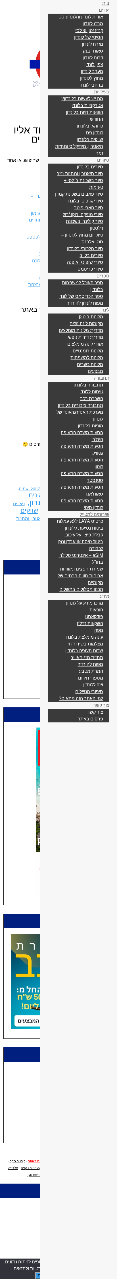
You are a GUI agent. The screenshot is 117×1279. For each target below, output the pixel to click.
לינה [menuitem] (105, 310)
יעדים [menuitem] (104, 10)
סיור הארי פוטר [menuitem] (88, 207)
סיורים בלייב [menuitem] (91, 255)
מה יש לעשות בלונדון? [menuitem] (82, 98)
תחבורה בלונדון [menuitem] (88, 385)
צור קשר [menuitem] (101, 705)
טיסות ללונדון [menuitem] (90, 391)
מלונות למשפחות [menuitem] (86, 357)
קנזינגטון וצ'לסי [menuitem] (89, 30)
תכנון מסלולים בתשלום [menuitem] (81, 589)
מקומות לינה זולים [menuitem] (86, 323)
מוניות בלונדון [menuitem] (90, 425)
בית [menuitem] (105, 3)
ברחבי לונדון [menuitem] (91, 85)
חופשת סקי (35, 1174)
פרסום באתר (37, 1161)
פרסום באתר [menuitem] (90, 718)
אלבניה (13, 1168)
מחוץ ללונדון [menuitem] (91, 78)
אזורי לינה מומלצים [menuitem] (85, 344)
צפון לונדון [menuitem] (93, 64)
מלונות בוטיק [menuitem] (91, 316)
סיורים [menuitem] (103, 160)
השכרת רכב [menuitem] (91, 398)
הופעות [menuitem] (96, 609)
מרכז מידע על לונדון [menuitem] (84, 603)
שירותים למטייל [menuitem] (94, 514)
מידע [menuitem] (104, 596)
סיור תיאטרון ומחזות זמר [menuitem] (80, 173)
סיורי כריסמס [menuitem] (90, 269)
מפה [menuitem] (98, 630)
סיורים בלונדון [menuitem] (90, 166)
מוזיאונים (41, 495)
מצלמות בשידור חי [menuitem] (85, 643)
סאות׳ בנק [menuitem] (93, 51)
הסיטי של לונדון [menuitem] (88, 37)
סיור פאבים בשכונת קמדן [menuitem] (79, 194)
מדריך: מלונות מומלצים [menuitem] (81, 330)
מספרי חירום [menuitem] (90, 678)
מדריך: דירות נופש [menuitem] (85, 337)
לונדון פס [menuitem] (94, 132)
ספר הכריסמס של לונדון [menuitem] (80, 296)
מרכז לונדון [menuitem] (93, 23)
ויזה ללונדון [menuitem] (93, 684)
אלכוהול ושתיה (31, 488)
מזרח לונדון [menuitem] (92, 44)
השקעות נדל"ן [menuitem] (90, 623)
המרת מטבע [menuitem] (91, 671)
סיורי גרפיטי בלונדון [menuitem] (84, 200)
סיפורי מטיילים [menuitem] (89, 691)
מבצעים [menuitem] (95, 371)
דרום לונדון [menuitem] (93, 57)
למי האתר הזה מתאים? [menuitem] (81, 698)
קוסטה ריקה (17, 1161)
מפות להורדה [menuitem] (90, 664)
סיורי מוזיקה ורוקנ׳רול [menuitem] (83, 214)
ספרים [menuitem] (103, 275)
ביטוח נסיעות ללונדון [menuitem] (84, 528)
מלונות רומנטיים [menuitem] (88, 350)
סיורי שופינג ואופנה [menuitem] (85, 262)
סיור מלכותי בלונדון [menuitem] (85, 248)
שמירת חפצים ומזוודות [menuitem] (81, 569)
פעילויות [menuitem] (101, 91)
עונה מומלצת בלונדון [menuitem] (83, 637)
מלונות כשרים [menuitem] (90, 364)
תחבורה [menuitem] (101, 378)
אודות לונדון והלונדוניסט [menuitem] (80, 16)
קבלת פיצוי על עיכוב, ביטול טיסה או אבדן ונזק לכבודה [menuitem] (80, 541)
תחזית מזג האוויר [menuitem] (87, 657)
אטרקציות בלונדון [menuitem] (86, 105)
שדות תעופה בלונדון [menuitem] (84, 650)
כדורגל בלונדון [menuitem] (90, 126)
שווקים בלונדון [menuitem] (90, 139)
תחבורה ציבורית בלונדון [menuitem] (80, 405)
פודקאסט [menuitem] (94, 616)
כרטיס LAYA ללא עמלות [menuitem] (80, 521)
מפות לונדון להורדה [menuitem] (84, 303)
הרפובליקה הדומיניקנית (36, 1168)
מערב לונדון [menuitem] (92, 71)
